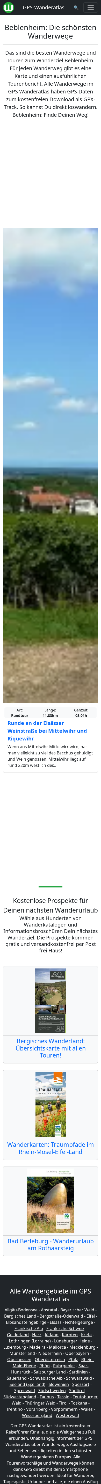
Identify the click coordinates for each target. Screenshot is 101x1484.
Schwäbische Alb (46, 1378)
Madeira (37, 1347)
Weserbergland (37, 1415)
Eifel (90, 1316)
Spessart (80, 1384)
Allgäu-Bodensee (21, 1310)
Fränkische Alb (29, 1328)
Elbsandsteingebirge (26, 1322)
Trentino (14, 1409)
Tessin (63, 1397)
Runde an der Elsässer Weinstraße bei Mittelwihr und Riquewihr (47, 730)
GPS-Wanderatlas (43, 7)
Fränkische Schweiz (65, 1328)
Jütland (52, 1335)
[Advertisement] (50, 173)
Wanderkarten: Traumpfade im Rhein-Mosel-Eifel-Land (50, 1148)
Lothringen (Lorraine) (30, 1341)
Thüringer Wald (40, 1403)
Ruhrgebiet (64, 1366)
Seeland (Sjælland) (27, 1384)
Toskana (79, 1403)
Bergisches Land (20, 1316)
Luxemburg (14, 1347)
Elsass (56, 1322)
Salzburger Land (50, 1372)
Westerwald (67, 1415)
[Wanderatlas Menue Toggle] (90, 7)
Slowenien (59, 1384)
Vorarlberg (37, 1409)
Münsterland (22, 1353)
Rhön (44, 1366)
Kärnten (70, 1335)
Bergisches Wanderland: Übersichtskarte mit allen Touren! (51, 1048)
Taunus (47, 1397)
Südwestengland (19, 1397)
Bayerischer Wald (77, 1310)
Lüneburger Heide (72, 1341)
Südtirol (77, 1390)
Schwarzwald (79, 1378)
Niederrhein (50, 1353)
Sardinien (78, 1372)
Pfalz (73, 1359)
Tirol (63, 1403)
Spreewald (24, 1390)
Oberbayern (77, 1353)
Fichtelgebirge (79, 1322)
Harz (36, 1335)
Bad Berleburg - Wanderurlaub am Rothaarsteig (51, 1244)
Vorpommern (64, 1409)
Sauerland (17, 1378)
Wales (87, 1409)
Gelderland (18, 1335)
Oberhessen (19, 1359)
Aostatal (49, 1310)
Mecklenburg (82, 1347)
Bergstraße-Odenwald (61, 1316)
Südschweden (52, 1390)
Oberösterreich (50, 1359)
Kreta (86, 1335)
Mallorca (57, 1347)
